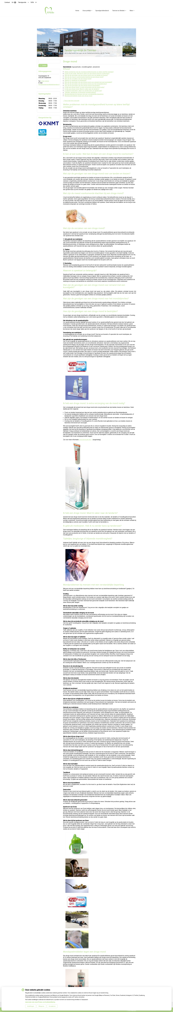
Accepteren (52, 1006)
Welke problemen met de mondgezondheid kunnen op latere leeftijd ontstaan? (89, 72)
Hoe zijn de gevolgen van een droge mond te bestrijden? (82, 85)
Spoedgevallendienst (102, 10)
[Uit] (15, 2)
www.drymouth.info (85, 440)
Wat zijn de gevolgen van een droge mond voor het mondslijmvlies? (86, 84)
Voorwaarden (132, 1010)
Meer (131, 10)
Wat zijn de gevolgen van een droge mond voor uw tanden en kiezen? (86, 75)
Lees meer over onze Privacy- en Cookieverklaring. (40, 1002)
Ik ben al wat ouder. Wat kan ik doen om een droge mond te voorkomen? (87, 73)
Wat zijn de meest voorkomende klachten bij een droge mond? (84, 77)
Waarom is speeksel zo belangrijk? (76, 80)
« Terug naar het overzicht (71, 101)
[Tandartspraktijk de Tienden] (49, 11)
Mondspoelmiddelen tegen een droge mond (78, 96)
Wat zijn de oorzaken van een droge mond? (78, 79)
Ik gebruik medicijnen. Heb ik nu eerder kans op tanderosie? (83, 91)
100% (32, 2)
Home (77, 10)
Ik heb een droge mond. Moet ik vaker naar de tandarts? (82, 89)
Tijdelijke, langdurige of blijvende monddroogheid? (80, 92)
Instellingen (30, 1006)
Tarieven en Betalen (118, 10)
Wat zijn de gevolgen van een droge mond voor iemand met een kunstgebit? (88, 82)
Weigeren (41, 1006)
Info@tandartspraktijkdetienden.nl (48, 84)
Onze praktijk (87, 10)
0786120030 (45, 81)
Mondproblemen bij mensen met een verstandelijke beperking (84, 94)
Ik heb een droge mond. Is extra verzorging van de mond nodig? (85, 87)
